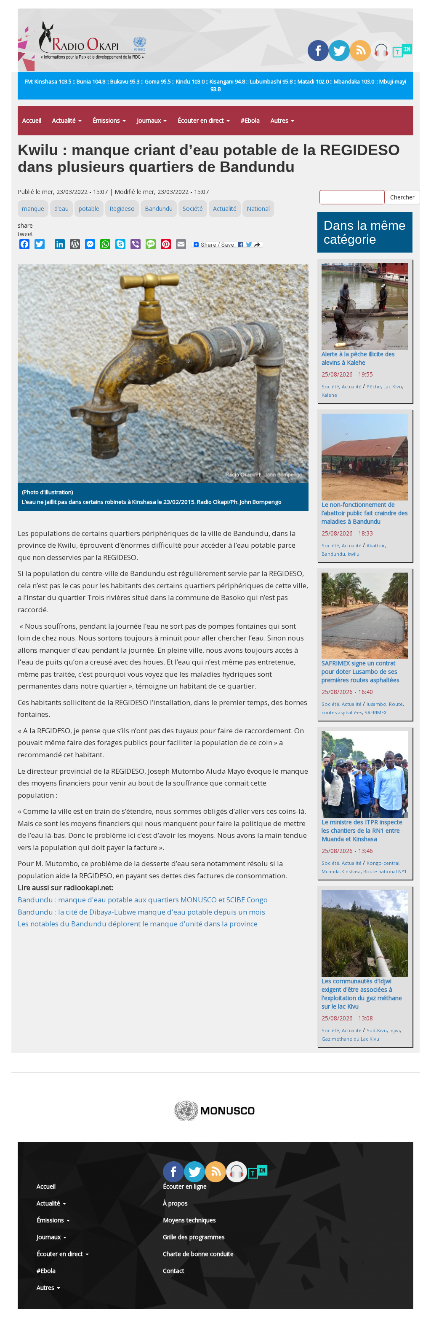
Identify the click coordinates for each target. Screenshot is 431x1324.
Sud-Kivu (377, 1030)
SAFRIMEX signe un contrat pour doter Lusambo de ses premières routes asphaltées (360, 671)
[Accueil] (95, 40)
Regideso (122, 209)
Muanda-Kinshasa (341, 871)
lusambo (376, 704)
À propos (175, 1203)
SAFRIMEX (375, 712)
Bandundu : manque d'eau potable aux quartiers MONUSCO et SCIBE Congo (143, 899)
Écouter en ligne (185, 1186)
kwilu (353, 554)
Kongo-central (383, 863)
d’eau (61, 209)
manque (33, 209)
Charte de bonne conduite (198, 1254)
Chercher (402, 197)
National (258, 209)
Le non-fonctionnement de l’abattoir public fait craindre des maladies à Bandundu (365, 513)
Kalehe (329, 395)
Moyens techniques (189, 1220)
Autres (280, 120)
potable (89, 209)
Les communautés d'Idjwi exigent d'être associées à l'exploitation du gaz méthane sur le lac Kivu (362, 993)
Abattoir (376, 545)
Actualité (64, 120)
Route (396, 704)
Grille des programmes (194, 1237)
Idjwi (394, 1030)
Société (193, 209)
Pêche (374, 386)
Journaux (149, 120)
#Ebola (250, 120)
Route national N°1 (385, 871)
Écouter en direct (202, 120)
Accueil (31, 120)
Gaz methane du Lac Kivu (350, 1039)
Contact (173, 1271)
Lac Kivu (392, 386)
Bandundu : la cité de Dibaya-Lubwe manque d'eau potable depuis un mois (141, 912)
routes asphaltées (342, 712)
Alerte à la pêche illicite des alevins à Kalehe (358, 358)
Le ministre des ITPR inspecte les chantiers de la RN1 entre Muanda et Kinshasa (362, 830)
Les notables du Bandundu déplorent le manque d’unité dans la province (138, 923)
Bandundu (159, 209)
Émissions (107, 120)
